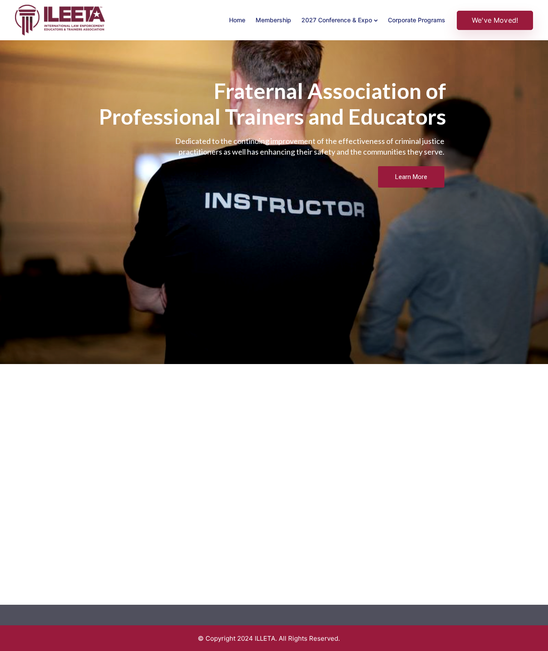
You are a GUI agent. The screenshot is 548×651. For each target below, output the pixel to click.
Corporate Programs (416, 20)
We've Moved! (495, 20)
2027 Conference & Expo (336, 20)
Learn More (411, 177)
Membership (273, 20)
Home (237, 20)
